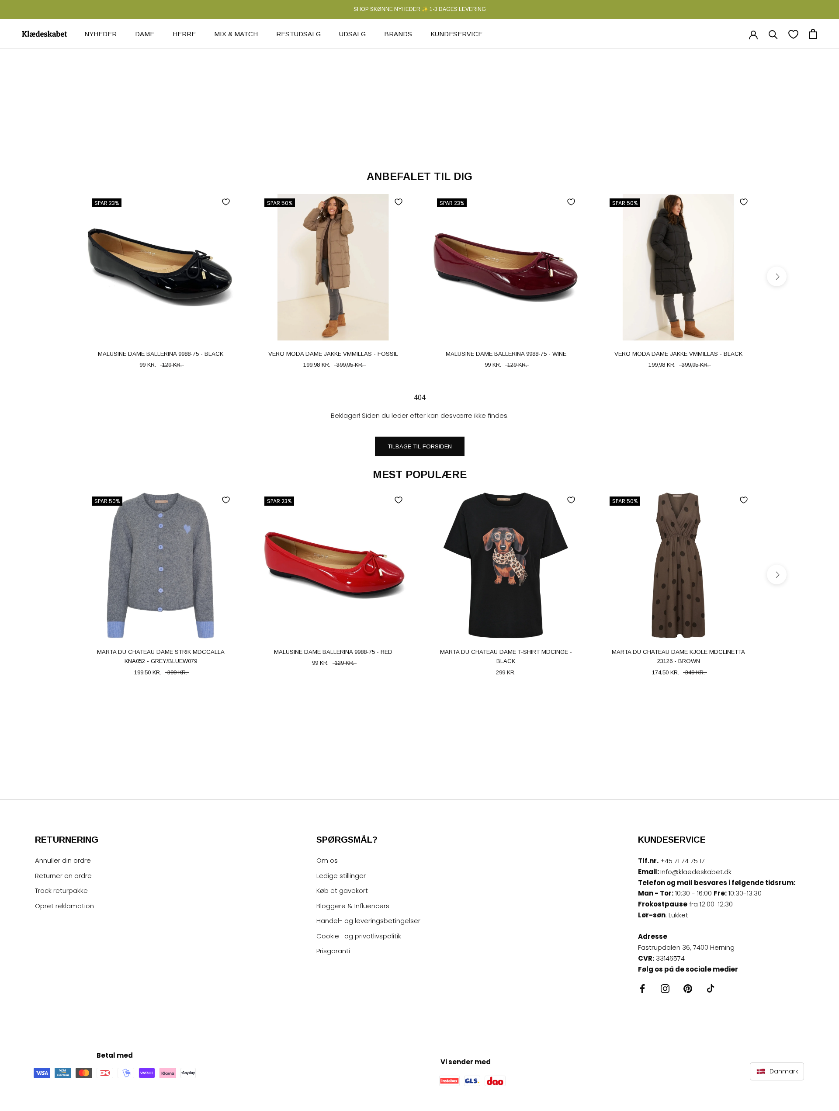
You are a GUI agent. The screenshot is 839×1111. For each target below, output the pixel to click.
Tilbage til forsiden (420, 446)
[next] (777, 276)
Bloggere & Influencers (352, 905)
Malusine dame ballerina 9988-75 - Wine (506, 354)
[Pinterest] (687, 988)
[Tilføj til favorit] (226, 202)
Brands (398, 33)
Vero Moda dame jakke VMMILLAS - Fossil (333, 354)
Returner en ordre (63, 875)
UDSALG (352, 33)
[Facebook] (642, 988)
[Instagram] (665, 988)
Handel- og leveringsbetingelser (368, 920)
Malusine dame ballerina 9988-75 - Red (333, 652)
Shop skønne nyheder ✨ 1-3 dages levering (420, 9)
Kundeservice (456, 33)
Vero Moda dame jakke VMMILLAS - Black (678, 354)
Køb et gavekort (342, 890)
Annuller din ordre (63, 860)
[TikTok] (710, 988)
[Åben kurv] (813, 34)
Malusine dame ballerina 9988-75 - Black (160, 354)
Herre (184, 33)
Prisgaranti (333, 950)
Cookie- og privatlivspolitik (358, 936)
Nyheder (100, 33)
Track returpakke (61, 890)
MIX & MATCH (236, 33)
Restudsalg (298, 33)
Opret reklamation (64, 905)
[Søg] (773, 33)
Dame (144, 33)
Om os (327, 860)
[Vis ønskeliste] (793, 33)
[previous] (62, 276)
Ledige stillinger (341, 875)
